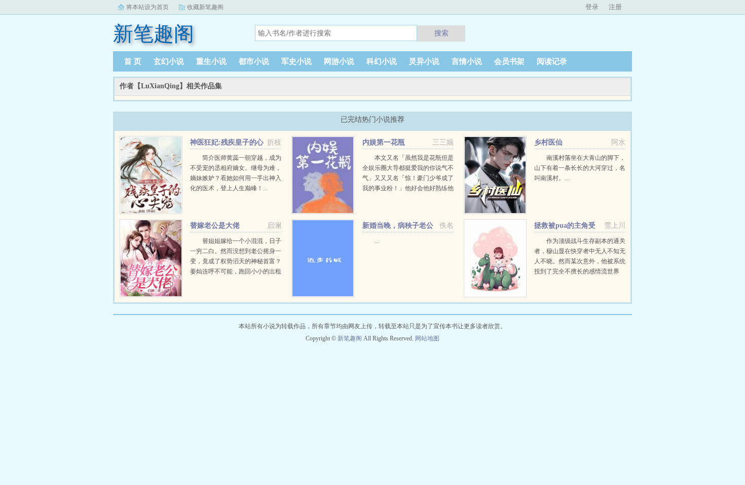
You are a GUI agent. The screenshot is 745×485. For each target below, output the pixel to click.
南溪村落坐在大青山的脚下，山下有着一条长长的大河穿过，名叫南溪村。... (579, 168)
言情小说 (467, 61)
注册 (615, 7)
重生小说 (211, 61)
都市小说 (254, 61)
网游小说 (339, 61)
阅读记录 (552, 61)
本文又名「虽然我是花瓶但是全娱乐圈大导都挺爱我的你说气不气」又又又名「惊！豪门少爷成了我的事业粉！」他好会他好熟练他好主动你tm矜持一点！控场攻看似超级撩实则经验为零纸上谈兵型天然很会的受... (408, 188)
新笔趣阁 (350, 338)
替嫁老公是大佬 (215, 225)
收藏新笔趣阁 (205, 7)
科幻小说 (381, 61)
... (377, 241)
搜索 (441, 33)
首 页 (132, 61)
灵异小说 (424, 61)
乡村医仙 (548, 142)
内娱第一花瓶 (383, 142)
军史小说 (296, 61)
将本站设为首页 (147, 7)
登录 (592, 7)
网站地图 (427, 338)
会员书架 (509, 61)
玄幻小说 (169, 61)
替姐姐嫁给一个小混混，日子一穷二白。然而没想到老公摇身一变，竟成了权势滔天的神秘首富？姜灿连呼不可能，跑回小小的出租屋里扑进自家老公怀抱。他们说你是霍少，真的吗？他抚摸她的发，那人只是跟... (235, 271)
